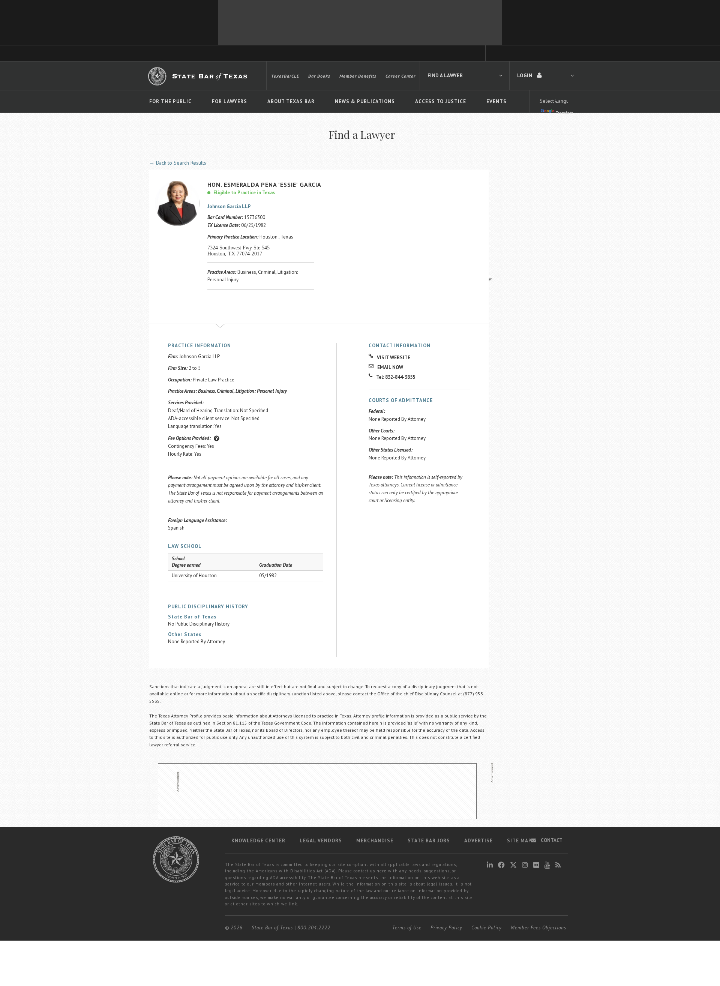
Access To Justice (440, 101)
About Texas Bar (291, 101)
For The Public (170, 101)
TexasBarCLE (285, 76)
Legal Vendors (321, 840)
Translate (564, 112)
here (381, 870)
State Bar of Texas (272, 927)
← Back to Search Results (177, 162)
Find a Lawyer (445, 75)
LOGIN (525, 75)
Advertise (478, 840)
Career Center (401, 76)
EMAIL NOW (390, 367)
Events (496, 101)
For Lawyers (229, 101)
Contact (551, 840)
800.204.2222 (313, 927)
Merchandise (374, 840)
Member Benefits (357, 76)
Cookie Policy (486, 927)
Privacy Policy (446, 927)
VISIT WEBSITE (393, 357)
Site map (519, 840)
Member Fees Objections (538, 927)
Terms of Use (407, 927)
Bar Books (319, 76)
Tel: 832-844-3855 (395, 377)
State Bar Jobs (429, 840)
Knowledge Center (258, 840)
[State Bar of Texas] (198, 76)
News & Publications (365, 101)
